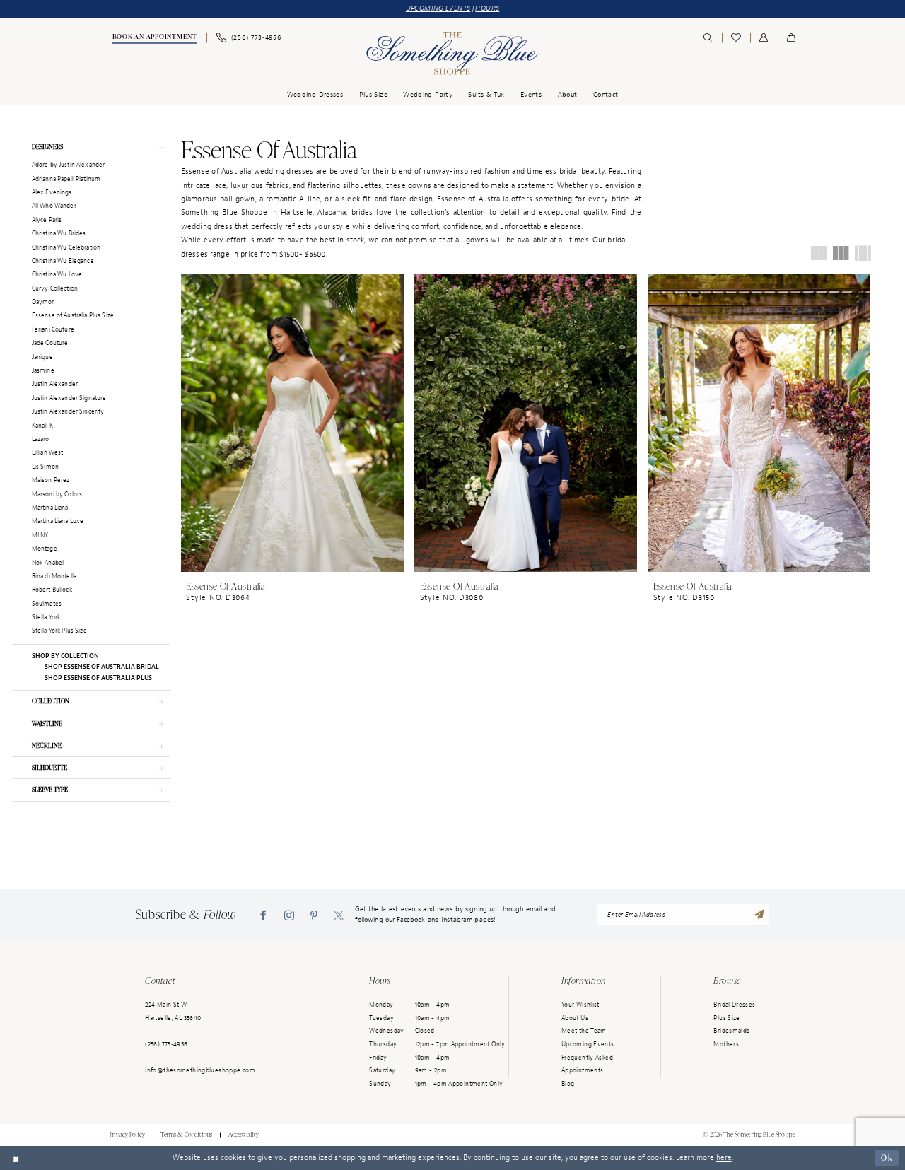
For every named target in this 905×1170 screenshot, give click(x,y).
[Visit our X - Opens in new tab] (338, 914)
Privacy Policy (127, 1134)
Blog (568, 1084)
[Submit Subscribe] (759, 914)
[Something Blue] (452, 53)
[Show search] (708, 38)
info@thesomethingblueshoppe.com (200, 1070)
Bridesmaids (731, 1030)
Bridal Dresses (734, 1004)
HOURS (487, 8)
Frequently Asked (587, 1057)
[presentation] (292, 423)
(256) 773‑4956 (166, 1044)
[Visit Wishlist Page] (736, 38)
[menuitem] (153, 38)
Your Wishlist (580, 1004)
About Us (574, 1018)
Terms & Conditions (186, 1134)
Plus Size (726, 1018)
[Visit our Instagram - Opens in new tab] (289, 914)
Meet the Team (584, 1030)
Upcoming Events (587, 1044)
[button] (764, 38)
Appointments (582, 1070)
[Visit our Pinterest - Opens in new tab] (314, 914)
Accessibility (243, 1134)
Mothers (726, 1044)
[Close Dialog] (15, 1158)
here (724, 1157)
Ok (887, 1157)
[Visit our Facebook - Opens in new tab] (263, 914)
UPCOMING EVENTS (438, 8)
